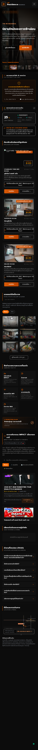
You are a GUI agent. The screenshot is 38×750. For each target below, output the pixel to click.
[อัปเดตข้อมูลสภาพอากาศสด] (34, 108)
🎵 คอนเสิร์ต (14, 465)
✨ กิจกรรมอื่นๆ (8, 468)
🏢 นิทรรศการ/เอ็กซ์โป (27, 465)
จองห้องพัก (25, 48)
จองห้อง (11, 191)
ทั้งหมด (6, 312)
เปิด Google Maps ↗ (24, 631)
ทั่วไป (12, 312)
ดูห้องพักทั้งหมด (10, 48)
